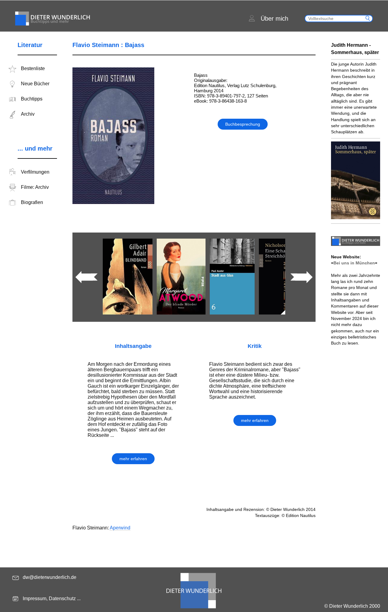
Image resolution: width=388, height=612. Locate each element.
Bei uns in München (354, 262)
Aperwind (120, 527)
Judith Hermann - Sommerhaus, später (355, 48)
